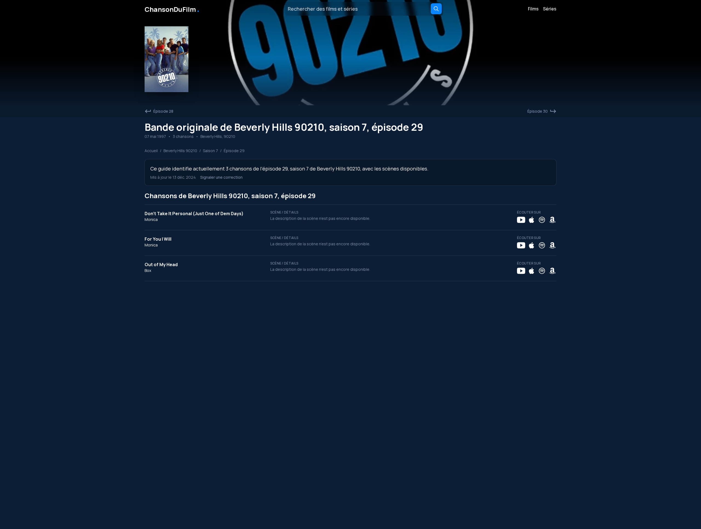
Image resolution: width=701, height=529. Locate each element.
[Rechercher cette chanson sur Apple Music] (531, 220)
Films (533, 9)
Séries (549, 9)
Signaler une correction (221, 177)
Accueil (151, 150)
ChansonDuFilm (172, 9)
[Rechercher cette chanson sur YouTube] (521, 220)
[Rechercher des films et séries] (436, 8)
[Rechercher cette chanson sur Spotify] (542, 220)
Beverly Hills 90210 (180, 150)
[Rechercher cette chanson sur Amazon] (552, 220)
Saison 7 (210, 150)
